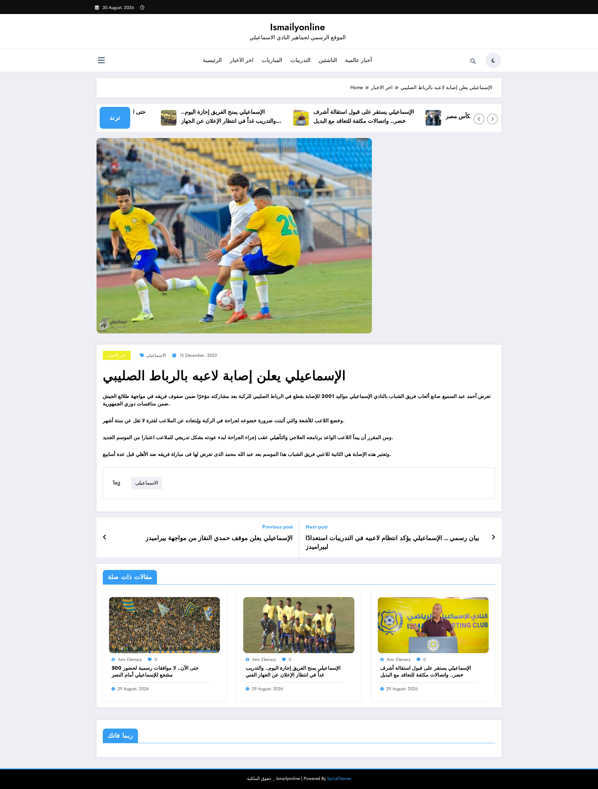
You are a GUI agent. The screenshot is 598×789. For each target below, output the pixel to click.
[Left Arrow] (479, 119)
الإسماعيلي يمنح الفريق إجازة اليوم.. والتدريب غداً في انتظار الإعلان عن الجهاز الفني (215, 117)
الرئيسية (212, 60)
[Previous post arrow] (105, 538)
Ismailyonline (297, 27)
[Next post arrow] (493, 538)
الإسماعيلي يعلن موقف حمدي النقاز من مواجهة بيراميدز (219, 538)
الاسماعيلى (156, 355)
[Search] (473, 61)
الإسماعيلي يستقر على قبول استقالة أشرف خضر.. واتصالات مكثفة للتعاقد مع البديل (351, 116)
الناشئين (328, 60)
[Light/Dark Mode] (493, 60)
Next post (317, 527)
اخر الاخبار (242, 60)
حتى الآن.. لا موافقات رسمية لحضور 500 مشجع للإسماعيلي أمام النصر (155, 671)
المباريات (272, 60)
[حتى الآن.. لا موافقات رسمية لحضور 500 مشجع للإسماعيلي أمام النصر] (164, 624)
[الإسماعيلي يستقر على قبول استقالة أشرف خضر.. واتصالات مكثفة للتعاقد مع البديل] (433, 624)
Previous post (277, 527)
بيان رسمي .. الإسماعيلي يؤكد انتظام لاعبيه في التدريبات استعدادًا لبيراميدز (392, 542)
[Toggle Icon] (101, 61)
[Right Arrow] (492, 119)
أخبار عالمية (358, 60)
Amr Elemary (130, 659)
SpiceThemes (339, 778)
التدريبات (300, 60)
